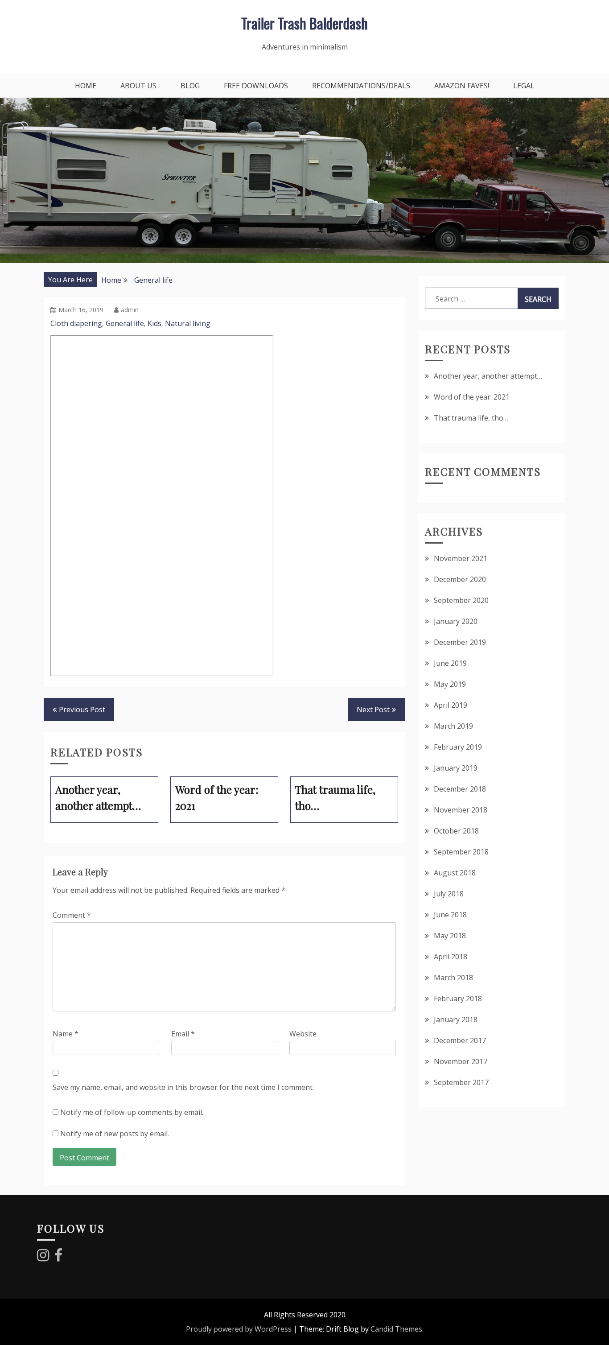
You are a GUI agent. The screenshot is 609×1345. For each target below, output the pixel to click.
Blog (190, 86)
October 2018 (456, 831)
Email (183, 1034)
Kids (154, 323)
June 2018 (450, 915)
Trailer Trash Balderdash (304, 22)
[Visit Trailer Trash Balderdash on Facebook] (58, 1257)
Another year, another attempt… (488, 376)
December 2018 (460, 789)
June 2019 (450, 663)
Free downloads (256, 86)
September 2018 (461, 852)
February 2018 (458, 998)
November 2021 (460, 558)
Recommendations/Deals (361, 86)
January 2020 (455, 621)
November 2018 (460, 810)
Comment (72, 915)
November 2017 (460, 1061)
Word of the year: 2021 (472, 397)
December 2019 (460, 642)
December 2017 (460, 1040)
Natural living (187, 323)
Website (303, 1034)
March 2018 (453, 977)
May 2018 (450, 936)
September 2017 (461, 1082)
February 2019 (458, 747)
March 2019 (453, 726)
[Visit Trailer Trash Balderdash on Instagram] (43, 1257)
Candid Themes (396, 1329)
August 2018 (455, 873)
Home (85, 86)
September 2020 (461, 600)
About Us (138, 86)
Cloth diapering (76, 323)
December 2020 (460, 579)
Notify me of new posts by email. (114, 1134)
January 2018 (455, 1019)
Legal (524, 86)
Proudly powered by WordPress (239, 1329)
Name (65, 1034)
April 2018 (450, 956)
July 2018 (449, 894)
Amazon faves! (461, 86)
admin (130, 309)
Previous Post (82, 709)
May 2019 (450, 684)
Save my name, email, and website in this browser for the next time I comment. (183, 1087)
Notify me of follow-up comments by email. (131, 1112)
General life (125, 323)
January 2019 (455, 768)
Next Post (373, 709)
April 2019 (450, 705)
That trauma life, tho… (471, 418)
